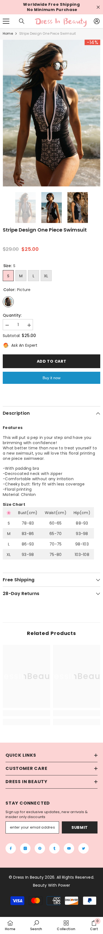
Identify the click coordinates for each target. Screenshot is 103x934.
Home (8, 33)
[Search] (21, 21)
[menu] (6, 21)
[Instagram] (25, 848)
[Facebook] (10, 848)
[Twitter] (83, 848)
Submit (79, 827)
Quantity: (12, 315)
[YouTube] (69, 848)
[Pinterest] (40, 848)
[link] (26, 713)
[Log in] (96, 21)
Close (98, 7)
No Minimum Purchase (52, 9)
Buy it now (51, 378)
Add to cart (51, 361)
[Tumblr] (54, 848)
